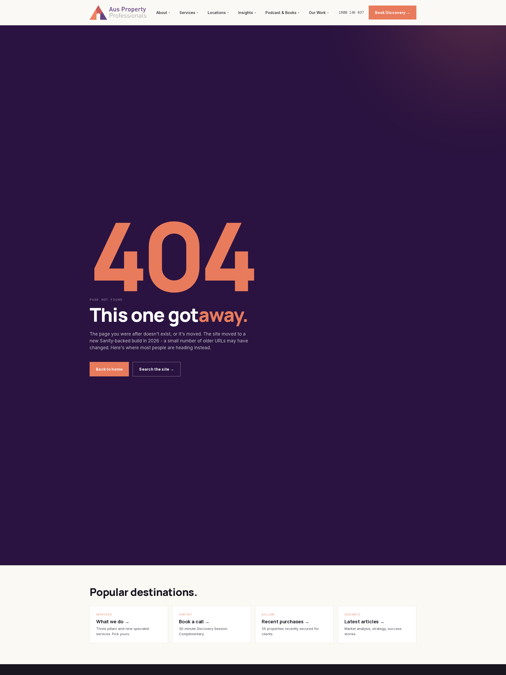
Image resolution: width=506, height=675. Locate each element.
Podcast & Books (282, 12)
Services (188, 12)
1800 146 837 (351, 12)
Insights (247, 12)
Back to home (109, 369)
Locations (218, 12)
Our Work (319, 12)
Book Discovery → (392, 12)
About (163, 12)
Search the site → (156, 369)
